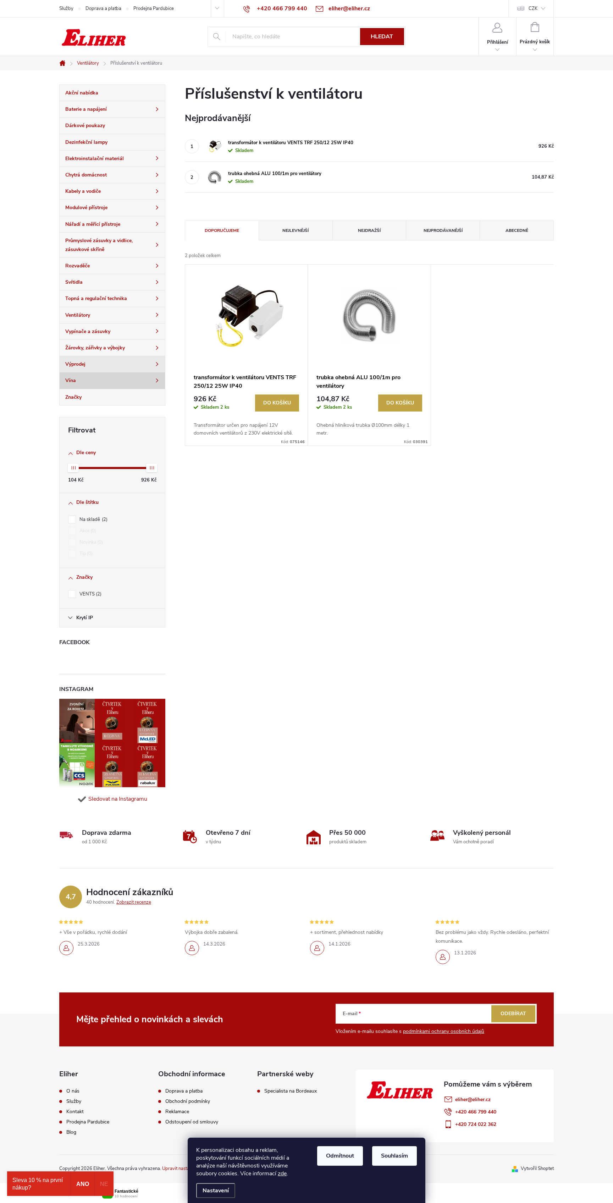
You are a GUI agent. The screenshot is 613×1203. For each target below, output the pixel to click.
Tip (85, 553)
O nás (72, 1091)
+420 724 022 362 (475, 1124)
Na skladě (92, 519)
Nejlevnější (295, 230)
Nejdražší (369, 230)
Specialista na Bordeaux (290, 1091)
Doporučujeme (222, 230)
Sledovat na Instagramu (117, 799)
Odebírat (513, 1013)
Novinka (90, 542)
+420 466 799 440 (475, 1112)
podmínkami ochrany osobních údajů (443, 1031)
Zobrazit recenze (133, 902)
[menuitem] (112, 93)
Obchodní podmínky (187, 1101)
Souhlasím (394, 1156)
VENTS (89, 594)
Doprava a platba (103, 8)
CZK (533, 8)
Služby (66, 8)
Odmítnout (340, 1156)
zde (282, 1173)
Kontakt (75, 1112)
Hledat (382, 36)
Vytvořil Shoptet (537, 1168)
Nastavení (216, 1190)
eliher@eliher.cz (473, 1099)
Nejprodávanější (443, 230)
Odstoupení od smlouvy (191, 1122)
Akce (87, 531)
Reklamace (177, 1112)
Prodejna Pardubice (153, 8)
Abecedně (517, 230)
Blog (71, 1132)
